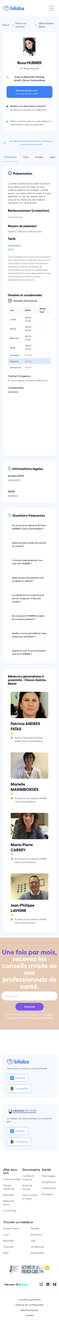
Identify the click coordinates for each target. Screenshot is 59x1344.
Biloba (6, 25)
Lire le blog (9, 1210)
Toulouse (8, 1246)
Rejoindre (8, 1194)
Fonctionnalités (12, 1179)
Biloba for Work (8, 1202)
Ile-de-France (11, 1228)
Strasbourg (37, 1246)
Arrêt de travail (27, 1187)
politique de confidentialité (40, 1017)
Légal (52, 157)
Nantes (35, 1228)
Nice (6, 1252)
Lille (33, 1240)
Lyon (6, 1234)
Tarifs (26, 157)
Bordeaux (36, 1234)
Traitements (49, 1188)
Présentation (10, 157)
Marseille (8, 1240)
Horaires (39, 157)
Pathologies (48, 1175)
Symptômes (49, 1181)
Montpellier (37, 1252)
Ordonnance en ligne (30, 1196)
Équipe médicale (8, 1187)
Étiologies (47, 1194)
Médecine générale (20, 25)
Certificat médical (28, 1177)
